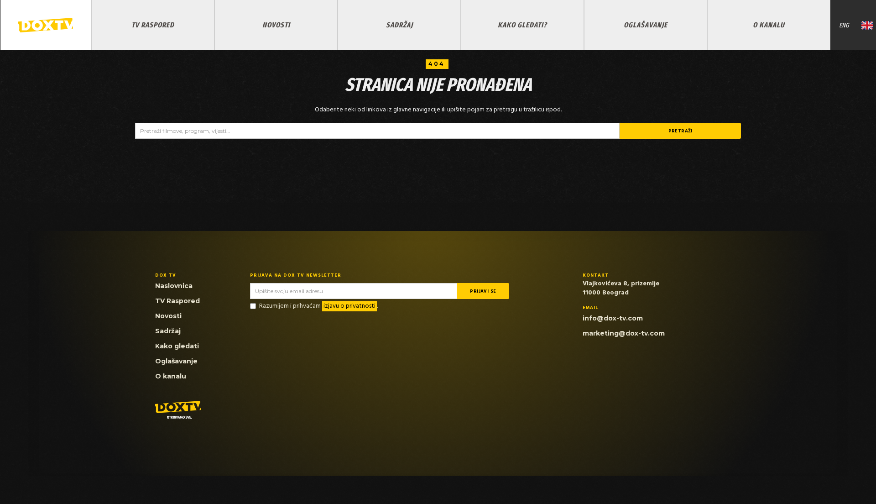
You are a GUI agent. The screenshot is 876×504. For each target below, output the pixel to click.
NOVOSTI (276, 25)
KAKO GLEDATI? (522, 25)
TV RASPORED (152, 25)
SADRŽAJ (399, 25)
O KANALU (769, 25)
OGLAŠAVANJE (645, 25)
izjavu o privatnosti (349, 306)
